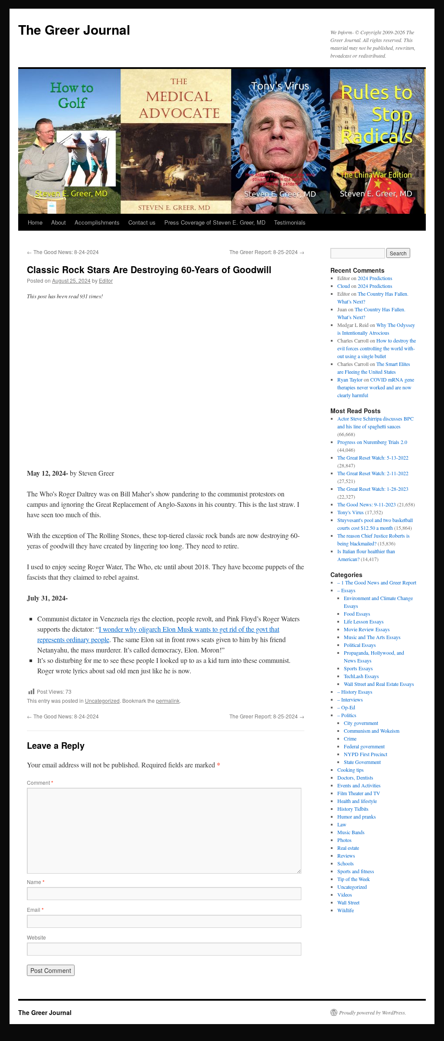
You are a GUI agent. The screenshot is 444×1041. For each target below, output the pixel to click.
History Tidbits (353, 808)
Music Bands (351, 832)
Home (35, 222)
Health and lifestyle (357, 800)
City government (361, 722)
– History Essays (354, 691)
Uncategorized (102, 700)
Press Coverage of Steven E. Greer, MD (214, 222)
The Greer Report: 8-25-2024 (266, 251)
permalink (168, 700)
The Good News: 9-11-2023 (366, 504)
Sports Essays (358, 668)
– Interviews (350, 699)
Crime (350, 738)
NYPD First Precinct (365, 754)
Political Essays (360, 644)
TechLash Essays (361, 675)
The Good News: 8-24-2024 (63, 251)
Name (36, 881)
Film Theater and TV (358, 793)
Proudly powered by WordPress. (372, 1012)
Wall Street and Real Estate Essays (379, 683)
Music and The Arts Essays (372, 636)
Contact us (142, 222)
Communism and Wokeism (371, 730)
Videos (344, 894)
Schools (345, 863)
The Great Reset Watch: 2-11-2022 (372, 473)
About (58, 222)
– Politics (346, 714)
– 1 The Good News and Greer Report (376, 582)
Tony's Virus (350, 512)
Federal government (364, 746)
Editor (106, 280)
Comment (40, 782)
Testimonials (290, 222)
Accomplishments (97, 222)
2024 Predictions (375, 277)
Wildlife (345, 910)
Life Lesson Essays (364, 621)
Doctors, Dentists (355, 777)
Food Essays (357, 613)
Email (35, 909)
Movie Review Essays (367, 629)
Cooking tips (350, 769)
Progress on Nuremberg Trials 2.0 (372, 441)
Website (36, 937)
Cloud (343, 285)
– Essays (346, 590)
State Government (362, 761)
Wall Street (348, 902)
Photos (344, 839)
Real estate (348, 847)
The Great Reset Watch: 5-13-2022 (372, 457)
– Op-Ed (346, 707)
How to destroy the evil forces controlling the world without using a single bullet (376, 348)
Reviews (346, 855)
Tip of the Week (353, 878)
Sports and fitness (355, 871)
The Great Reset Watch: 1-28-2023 (372, 488)
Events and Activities (359, 785)
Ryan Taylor (349, 379)
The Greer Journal (74, 29)
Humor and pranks (356, 816)
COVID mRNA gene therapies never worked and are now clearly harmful (375, 387)
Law (341, 824)
